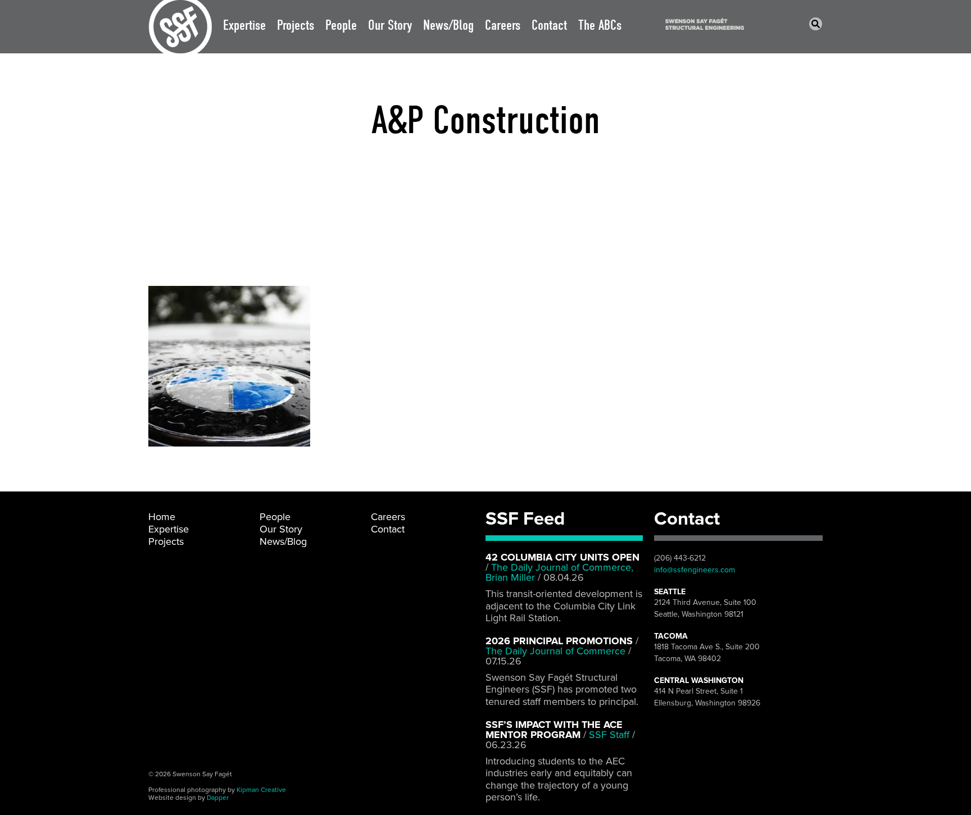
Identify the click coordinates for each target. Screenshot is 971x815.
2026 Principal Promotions (559, 641)
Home (161, 517)
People (341, 25)
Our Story (390, 25)
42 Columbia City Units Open (562, 557)
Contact (549, 25)
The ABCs (599, 25)
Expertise (244, 25)
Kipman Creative (261, 790)
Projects (295, 25)
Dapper (218, 798)
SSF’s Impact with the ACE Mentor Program (554, 729)
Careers (502, 25)
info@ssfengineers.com (694, 570)
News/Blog (448, 25)
